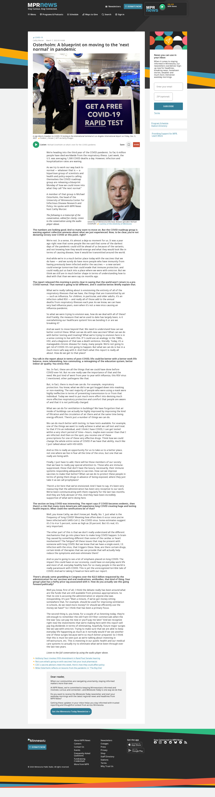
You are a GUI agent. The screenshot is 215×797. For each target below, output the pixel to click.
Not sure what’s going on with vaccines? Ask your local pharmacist (66, 661)
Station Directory (159, 126)
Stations (104, 759)
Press (103, 746)
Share (136, 144)
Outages (104, 743)
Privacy (104, 750)
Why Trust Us (107, 766)
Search (108, 14)
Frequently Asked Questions (82, 754)
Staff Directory (107, 756)
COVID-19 (39, 37)
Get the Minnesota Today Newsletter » (71, 711)
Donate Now (133, 6)
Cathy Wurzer (38, 40)
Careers (77, 743)
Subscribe (168, 106)
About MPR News (82, 740)
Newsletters (106, 740)
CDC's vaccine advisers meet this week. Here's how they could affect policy (70, 664)
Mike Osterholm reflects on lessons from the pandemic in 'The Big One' (68, 668)
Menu (33, 14)
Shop (103, 753)
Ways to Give (91, 14)
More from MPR (81, 764)
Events (77, 750)
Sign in (121, 14)
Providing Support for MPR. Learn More (164, 134)
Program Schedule (159, 123)
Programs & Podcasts (53, 14)
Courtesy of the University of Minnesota (115, 224)
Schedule (74, 14)
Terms (157, 113)
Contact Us (79, 746)
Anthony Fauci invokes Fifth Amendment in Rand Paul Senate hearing (67, 658)
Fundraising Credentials (79, 759)
